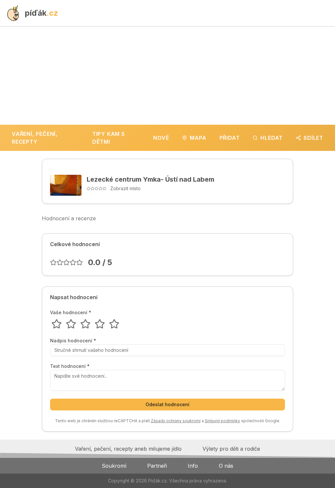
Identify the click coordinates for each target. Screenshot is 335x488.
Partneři (157, 465)
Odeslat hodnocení (167, 404)
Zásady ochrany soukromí (176, 420)
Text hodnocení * (70, 366)
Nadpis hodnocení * (73, 340)
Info (193, 465)
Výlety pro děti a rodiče (231, 448)
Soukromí (114, 465)
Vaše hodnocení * (70, 312)
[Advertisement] (167, 75)
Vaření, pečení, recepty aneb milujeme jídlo (128, 448)
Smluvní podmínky (222, 420)
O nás (226, 465)
